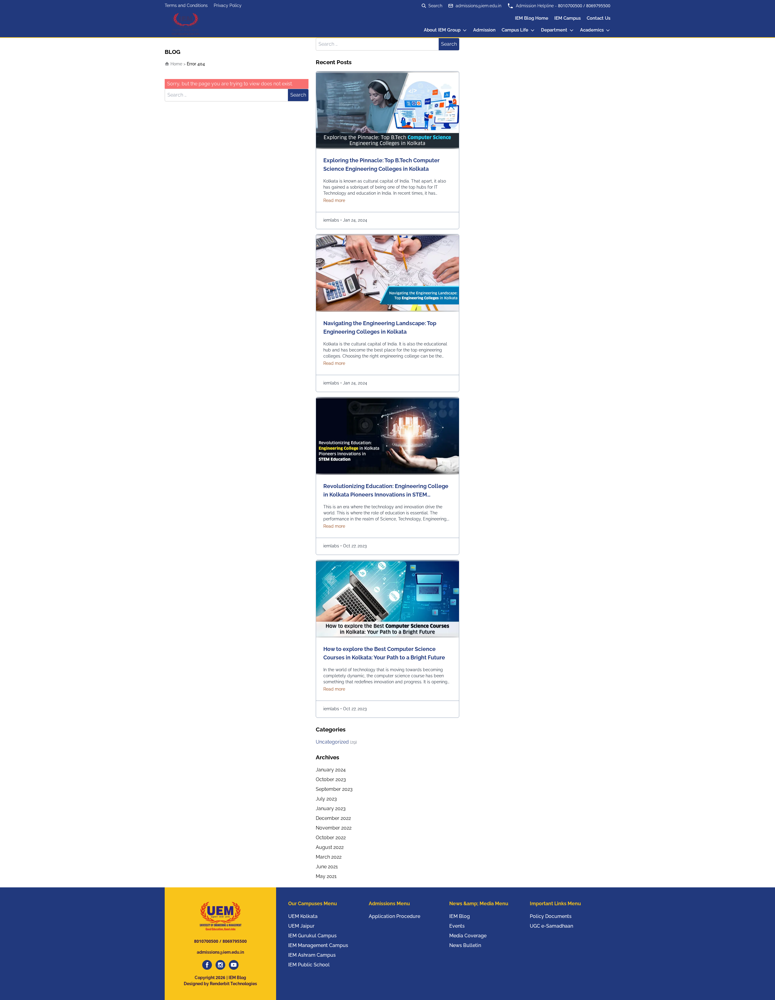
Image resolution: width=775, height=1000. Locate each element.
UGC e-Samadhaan (551, 926)
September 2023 (334, 789)
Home (175, 63)
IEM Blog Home (531, 18)
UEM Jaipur (301, 926)
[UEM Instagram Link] (220, 965)
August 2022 (330, 847)
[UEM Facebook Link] (207, 965)
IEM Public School (309, 965)
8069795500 (598, 5)
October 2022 (331, 837)
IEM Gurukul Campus (312, 936)
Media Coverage (467, 936)
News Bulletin (465, 945)
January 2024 (331, 770)
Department (554, 30)
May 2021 (326, 876)
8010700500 (570, 5)
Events (457, 926)
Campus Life (515, 30)
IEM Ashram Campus (312, 955)
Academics (592, 30)
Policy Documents (551, 916)
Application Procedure (394, 916)
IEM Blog (459, 916)
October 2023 (331, 779)
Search (298, 95)
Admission (484, 30)
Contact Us (598, 18)
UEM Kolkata (303, 916)
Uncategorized (336, 742)
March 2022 (328, 857)
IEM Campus (567, 18)
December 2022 (333, 818)
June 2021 (327, 867)
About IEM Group (442, 30)
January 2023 (331, 808)
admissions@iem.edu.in (478, 5)
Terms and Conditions (186, 5)
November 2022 (333, 828)
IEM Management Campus (318, 945)
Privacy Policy (228, 5)
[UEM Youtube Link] (234, 965)
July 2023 (326, 799)
